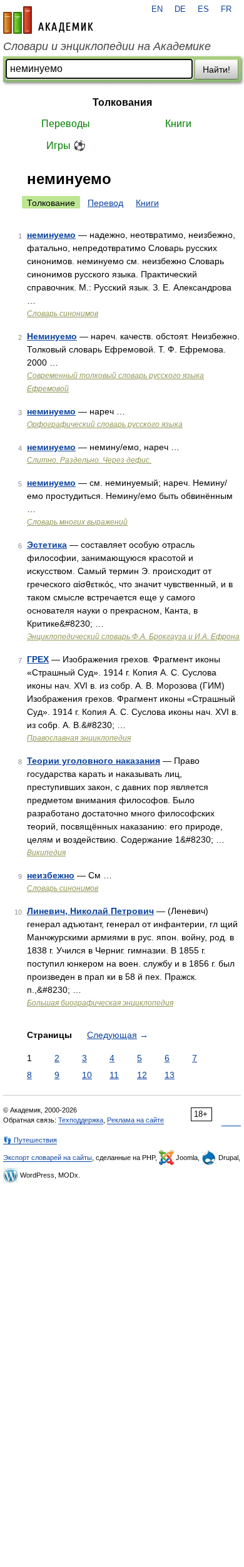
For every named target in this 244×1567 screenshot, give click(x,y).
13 (170, 1075)
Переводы (65, 123)
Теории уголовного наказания (93, 761)
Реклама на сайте (135, 1120)
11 (114, 1075)
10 (87, 1075)
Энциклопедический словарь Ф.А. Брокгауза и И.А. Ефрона (133, 636)
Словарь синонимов (62, 313)
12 (142, 1075)
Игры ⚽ (66, 145)
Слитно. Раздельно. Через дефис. (89, 460)
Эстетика (47, 545)
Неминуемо (52, 336)
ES (203, 9)
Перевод (105, 203)
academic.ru (48, 20)
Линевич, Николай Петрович (90, 911)
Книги (178, 123)
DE (180, 9)
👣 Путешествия (30, 1140)
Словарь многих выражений (77, 522)
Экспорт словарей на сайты (47, 1157)
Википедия (46, 852)
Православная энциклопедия (79, 738)
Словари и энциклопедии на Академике (107, 46)
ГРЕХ (38, 659)
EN (157, 9)
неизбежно (50, 875)
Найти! (216, 69)
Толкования (122, 102)
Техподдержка (80, 1120)
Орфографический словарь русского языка (105, 424)
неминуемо (51, 235)
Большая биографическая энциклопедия (100, 1003)
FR (226, 9)
